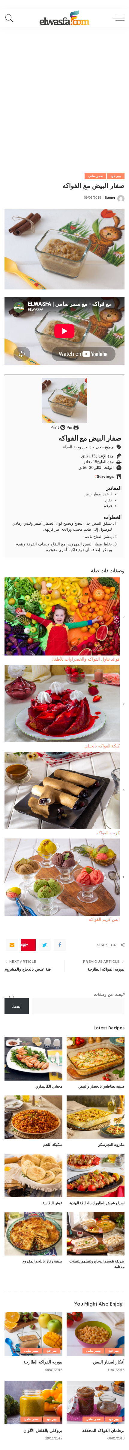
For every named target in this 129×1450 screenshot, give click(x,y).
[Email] (12, 945)
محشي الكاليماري (48, 1086)
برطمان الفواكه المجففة (103, 1430)
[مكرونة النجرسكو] (95, 1117)
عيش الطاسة (52, 1203)
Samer (110, 197)
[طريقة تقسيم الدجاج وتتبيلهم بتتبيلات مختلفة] (95, 1234)
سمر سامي (95, 176)
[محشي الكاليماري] (33, 1059)
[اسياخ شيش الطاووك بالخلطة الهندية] (95, 1175)
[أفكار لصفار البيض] (95, 1334)
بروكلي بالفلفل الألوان (42, 1430)
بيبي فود (116, 176)
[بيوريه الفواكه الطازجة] (33, 1334)
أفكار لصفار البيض (108, 1361)
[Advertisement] (64, 95)
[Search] (10, 18)
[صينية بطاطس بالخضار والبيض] (95, 1059)
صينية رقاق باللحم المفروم (42, 1261)
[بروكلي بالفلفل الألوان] (33, 1402)
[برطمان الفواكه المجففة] (95, 1402)
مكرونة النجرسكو (111, 1144)
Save (24, 945)
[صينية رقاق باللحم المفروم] (33, 1234)
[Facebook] (60, 945)
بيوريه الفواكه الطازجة (42, 1361)
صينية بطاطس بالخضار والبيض (101, 1086)
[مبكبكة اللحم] (33, 1117)
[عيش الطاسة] (33, 1175)
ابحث (16, 1006)
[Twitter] (45, 945)
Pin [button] (68, 427)
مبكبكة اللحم (52, 1144)
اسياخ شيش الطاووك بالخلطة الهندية (96, 1203)
